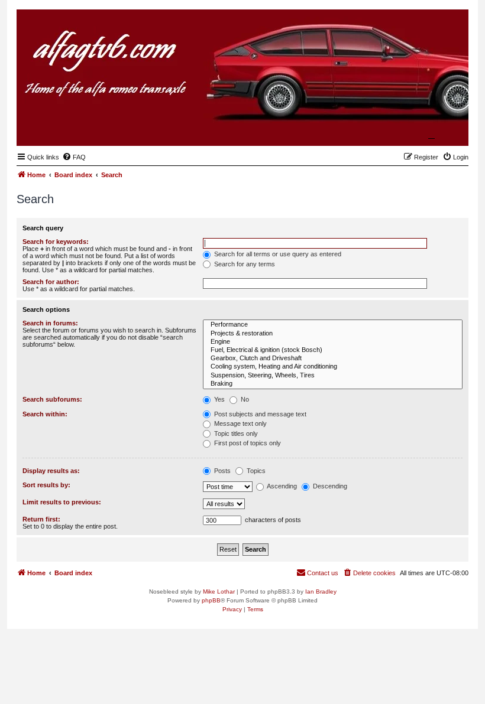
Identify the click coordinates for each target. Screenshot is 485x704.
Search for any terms (243, 264)
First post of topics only (246, 442)
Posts (221, 470)
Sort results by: (46, 484)
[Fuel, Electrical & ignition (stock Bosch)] (332, 350)
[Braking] (332, 384)
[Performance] (332, 325)
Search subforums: (52, 399)
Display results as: (51, 470)
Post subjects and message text (259, 414)
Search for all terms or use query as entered (276, 254)
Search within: (44, 414)
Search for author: (50, 281)
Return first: (41, 519)
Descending (329, 486)
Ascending (281, 486)
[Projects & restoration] (332, 334)
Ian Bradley (321, 591)
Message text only (239, 423)
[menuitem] (74, 157)
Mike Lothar (219, 591)
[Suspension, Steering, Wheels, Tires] (332, 375)
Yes (218, 399)
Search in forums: (50, 323)
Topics (255, 470)
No (244, 399)
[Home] (402, 127)
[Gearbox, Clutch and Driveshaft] (332, 358)
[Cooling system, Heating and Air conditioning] (332, 367)
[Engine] (332, 342)
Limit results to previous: (61, 502)
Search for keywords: (55, 241)
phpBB (211, 600)
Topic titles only (235, 433)
